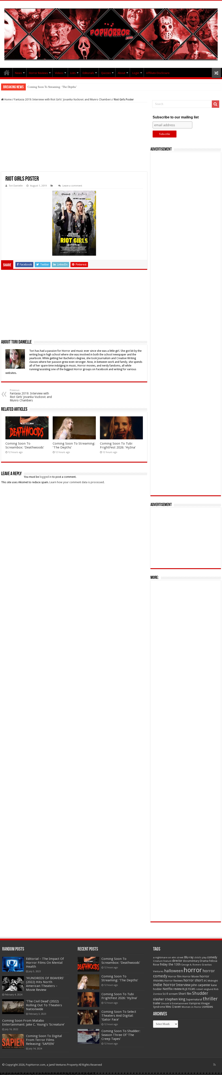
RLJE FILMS (188, 989)
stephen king (175, 999)
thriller (210, 998)
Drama (204, 960)
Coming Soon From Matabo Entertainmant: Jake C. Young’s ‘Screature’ (33, 1022)
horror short (193, 980)
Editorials (88, 73)
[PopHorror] (111, 34)
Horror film (175, 976)
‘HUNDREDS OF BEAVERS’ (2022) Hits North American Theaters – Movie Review (45, 984)
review (177, 989)
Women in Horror (191, 1007)
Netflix (168, 989)
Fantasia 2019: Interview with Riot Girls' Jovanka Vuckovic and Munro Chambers (63, 99)
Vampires (194, 1003)
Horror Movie (190, 976)
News (18, 73)
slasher (158, 999)
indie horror (164, 984)
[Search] (215, 104)
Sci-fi (165, 993)
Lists (73, 73)
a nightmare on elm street (168, 957)
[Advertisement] (74, 137)
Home (8, 99)
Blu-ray (189, 957)
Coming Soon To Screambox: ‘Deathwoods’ (24, 445)
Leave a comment (72, 185)
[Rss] (214, 1064)
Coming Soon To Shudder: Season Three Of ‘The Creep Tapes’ (120, 1035)
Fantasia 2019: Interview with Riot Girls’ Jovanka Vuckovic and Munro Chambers (31, 395)
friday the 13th (170, 964)
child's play (200, 957)
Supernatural (194, 999)
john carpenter (200, 985)
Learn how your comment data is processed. (76, 482)
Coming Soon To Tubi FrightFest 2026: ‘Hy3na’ (118, 445)
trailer (156, 1003)
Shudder (200, 993)
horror (193, 970)
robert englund (204, 989)
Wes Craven (173, 1006)
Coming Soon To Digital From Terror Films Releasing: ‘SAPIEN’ (44, 1040)
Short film (184, 993)
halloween (173, 971)
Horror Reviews (38, 73)
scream (173, 993)
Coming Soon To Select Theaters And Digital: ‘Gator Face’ (118, 1015)
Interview (183, 985)
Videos (59, 73)
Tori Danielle (16, 185)
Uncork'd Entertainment (174, 1003)
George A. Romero (191, 964)
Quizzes (106, 73)
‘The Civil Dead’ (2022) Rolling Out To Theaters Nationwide (44, 1005)
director (177, 960)
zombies (207, 1006)
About (121, 73)
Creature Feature (162, 961)
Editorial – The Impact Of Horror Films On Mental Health (45, 963)
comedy (212, 957)
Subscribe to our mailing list (176, 117)
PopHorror (6, 72)
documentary (191, 960)
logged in (46, 476)
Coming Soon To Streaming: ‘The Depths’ (52, 86)
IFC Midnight (211, 980)
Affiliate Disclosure (158, 73)
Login (135, 73)
